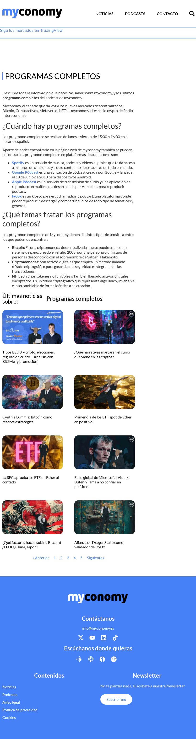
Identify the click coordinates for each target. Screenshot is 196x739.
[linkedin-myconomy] (104, 638)
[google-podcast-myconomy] (79, 659)
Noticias (105, 13)
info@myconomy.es (98, 628)
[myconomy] (32, 13)
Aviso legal (11, 702)
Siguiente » (96, 557)
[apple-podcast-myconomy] (91, 659)
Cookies (9, 717)
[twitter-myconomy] (81, 638)
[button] (192, 13)
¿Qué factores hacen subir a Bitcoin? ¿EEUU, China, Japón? (31, 544)
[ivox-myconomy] (102, 659)
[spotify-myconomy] (114, 659)
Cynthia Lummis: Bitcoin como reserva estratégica (27, 419)
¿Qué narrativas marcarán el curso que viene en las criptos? (102, 354)
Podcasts (135, 13)
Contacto (167, 13)
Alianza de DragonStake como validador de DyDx (98, 544)
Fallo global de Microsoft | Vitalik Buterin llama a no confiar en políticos (101, 482)
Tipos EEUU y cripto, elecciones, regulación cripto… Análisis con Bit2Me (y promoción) (28, 356)
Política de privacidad (20, 709)
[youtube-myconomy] (92, 638)
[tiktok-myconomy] (115, 638)
